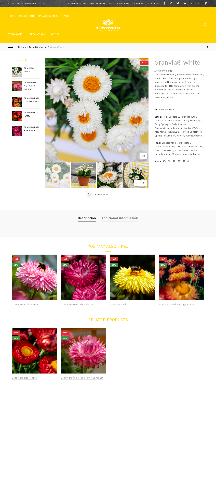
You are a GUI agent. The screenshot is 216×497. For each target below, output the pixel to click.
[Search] (205, 24)
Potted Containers (38, 47)
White (180, 135)
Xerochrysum (162, 154)
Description (87, 218)
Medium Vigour (192, 128)
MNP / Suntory (97, 3)
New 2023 (173, 131)
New (157, 150)
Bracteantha (169, 142)
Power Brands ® (77, 3)
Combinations (173, 120)
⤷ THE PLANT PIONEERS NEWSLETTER (26, 3)
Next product (205, 47)
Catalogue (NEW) (48, 16)
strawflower (181, 150)
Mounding (160, 131)
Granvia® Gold (119, 304)
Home (11, 16)
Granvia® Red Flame (24, 377)
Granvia (182, 146)
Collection (26, 16)
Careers (138, 3)
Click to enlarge (143, 156)
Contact (55, 33)
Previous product (197, 47)
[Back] (10, 47)
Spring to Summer (165, 135)
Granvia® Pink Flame (25, 304)
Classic (159, 120)
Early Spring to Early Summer (171, 124)
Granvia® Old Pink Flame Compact (82, 377)
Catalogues (153, 3)
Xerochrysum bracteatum (186, 154)
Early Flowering (192, 120)
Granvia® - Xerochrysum (168, 128)
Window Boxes (194, 135)
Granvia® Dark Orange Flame (177, 304)
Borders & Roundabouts (182, 116)
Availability (15, 33)
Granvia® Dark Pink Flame (77, 304)
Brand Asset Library (119, 3)
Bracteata (184, 142)
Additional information (120, 218)
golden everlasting (165, 146)
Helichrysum (195, 146)
